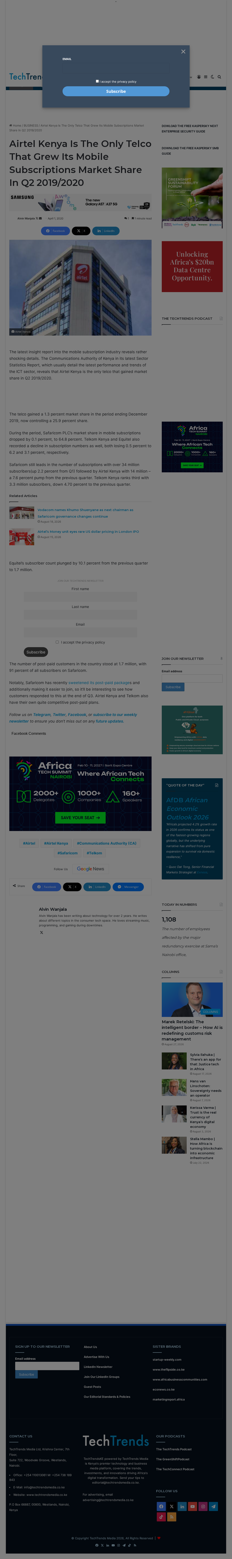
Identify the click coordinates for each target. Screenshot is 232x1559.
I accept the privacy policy (117, 81)
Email (67, 59)
